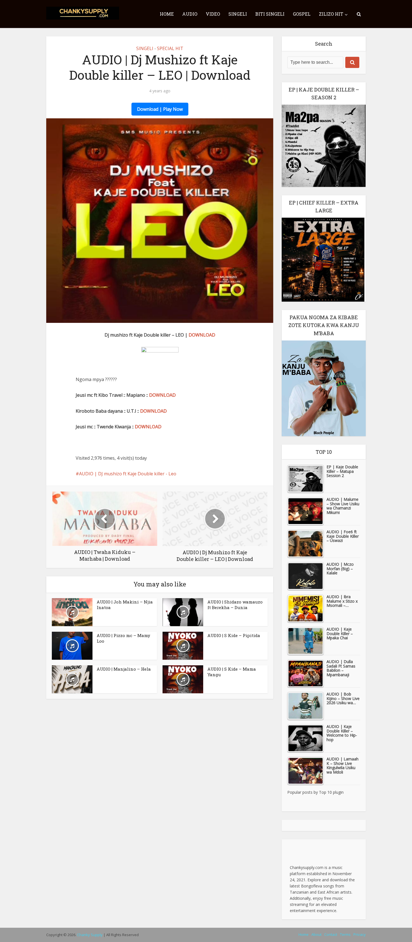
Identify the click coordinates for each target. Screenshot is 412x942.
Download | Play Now (160, 109)
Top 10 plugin (331, 792)
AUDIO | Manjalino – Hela (124, 669)
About (316, 934)
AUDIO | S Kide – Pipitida (233, 635)
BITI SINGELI (269, 14)
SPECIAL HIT (170, 48)
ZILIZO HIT (331, 14)
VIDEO (213, 14)
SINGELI (237, 14)
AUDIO (189, 14)
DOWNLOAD (202, 335)
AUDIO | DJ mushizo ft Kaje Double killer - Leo (127, 474)
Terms (345, 934)
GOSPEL (302, 14)
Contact (330, 934)
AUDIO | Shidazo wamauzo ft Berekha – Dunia (235, 604)
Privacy (359, 934)
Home (303, 934)
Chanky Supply (90, 934)
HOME (167, 14)
